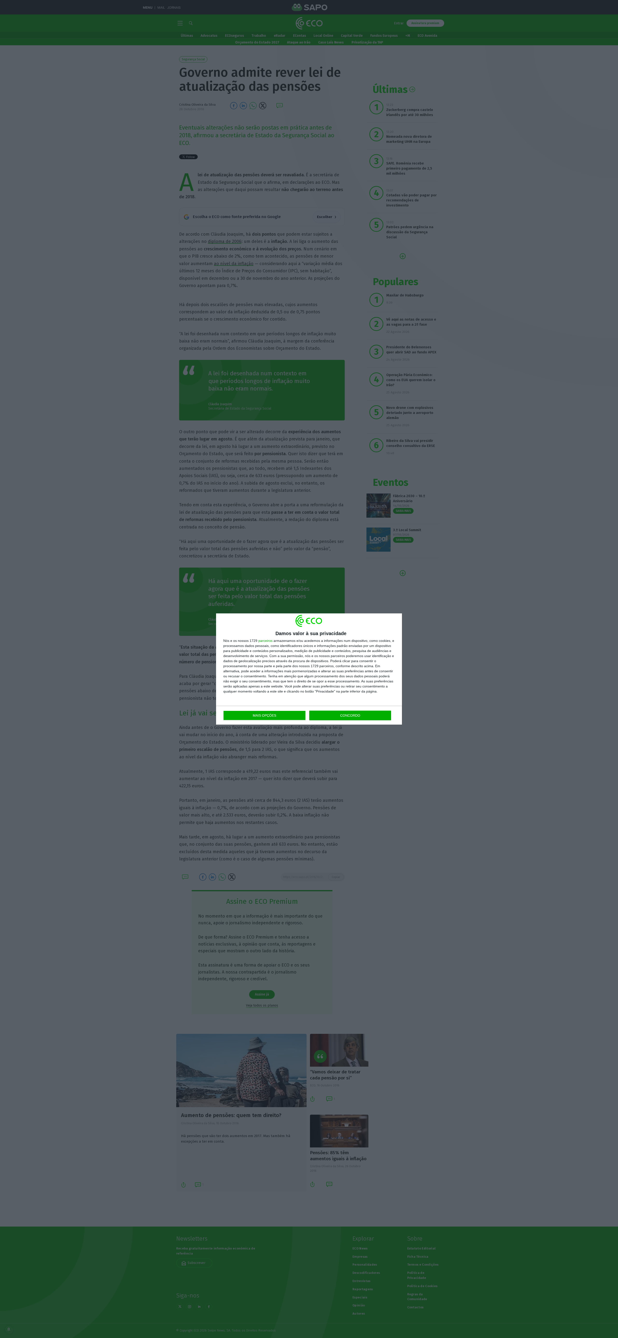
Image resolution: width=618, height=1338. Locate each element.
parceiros (265, 640)
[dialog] (309, 669)
